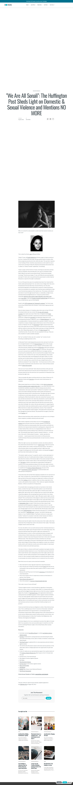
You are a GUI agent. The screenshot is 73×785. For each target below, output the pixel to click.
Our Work (46, 4)
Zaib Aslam (36, 324)
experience (42, 572)
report (44, 566)
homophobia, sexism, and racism (29, 469)
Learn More (33, 4)
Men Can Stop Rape (24, 665)
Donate (65, 782)
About (27, 4)
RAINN (21, 669)
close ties (31, 379)
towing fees (41, 347)
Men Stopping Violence (25, 662)
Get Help (59, 782)
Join (68, 782)
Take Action (39, 4)
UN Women (22, 667)
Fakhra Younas (43, 330)
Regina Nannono (45, 319)
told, (51, 450)
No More (22, 636)
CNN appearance (28, 510)
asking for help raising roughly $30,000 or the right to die (37, 296)
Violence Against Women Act (34, 467)
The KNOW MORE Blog (36, 90)
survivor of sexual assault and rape (38, 581)
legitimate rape (30, 512)
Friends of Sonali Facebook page (39, 298)
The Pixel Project (33, 593)
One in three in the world (26, 579)
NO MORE (28, 119)
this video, (23, 298)
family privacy (41, 444)
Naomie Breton (38, 343)
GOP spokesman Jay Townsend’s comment (35, 303)
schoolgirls (32, 317)
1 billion (25, 480)
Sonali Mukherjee (31, 257)
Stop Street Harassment (25, 671)
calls (30, 254)
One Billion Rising (33, 633)
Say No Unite (23, 663)
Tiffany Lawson (36, 349)
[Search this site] (71, 782)
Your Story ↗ (52, 4)
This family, (23, 462)
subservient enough (27, 365)
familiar (23, 413)
